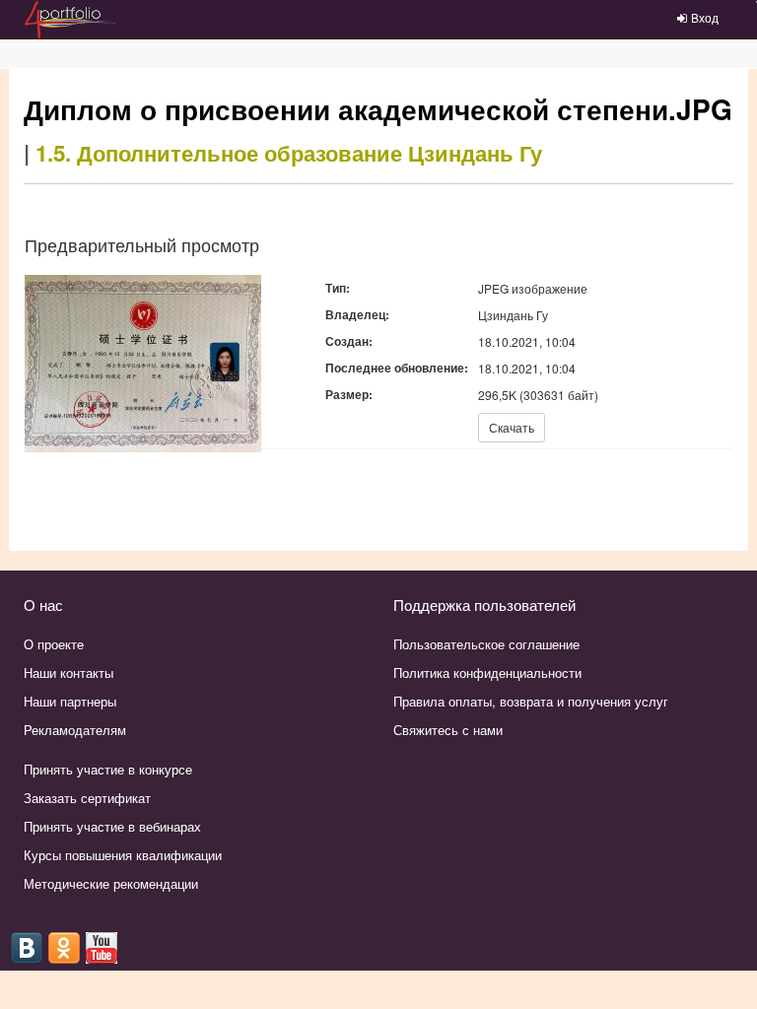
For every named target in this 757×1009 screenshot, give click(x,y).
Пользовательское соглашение (486, 644)
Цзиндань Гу (475, 152)
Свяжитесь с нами (448, 729)
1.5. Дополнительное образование (218, 152)
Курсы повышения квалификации (123, 854)
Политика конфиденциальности (487, 672)
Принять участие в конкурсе (108, 769)
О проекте (54, 644)
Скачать (511, 427)
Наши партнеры (70, 701)
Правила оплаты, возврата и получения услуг (530, 701)
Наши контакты (68, 672)
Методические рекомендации (111, 883)
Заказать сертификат (87, 797)
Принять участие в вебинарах (112, 826)
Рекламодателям (75, 729)
